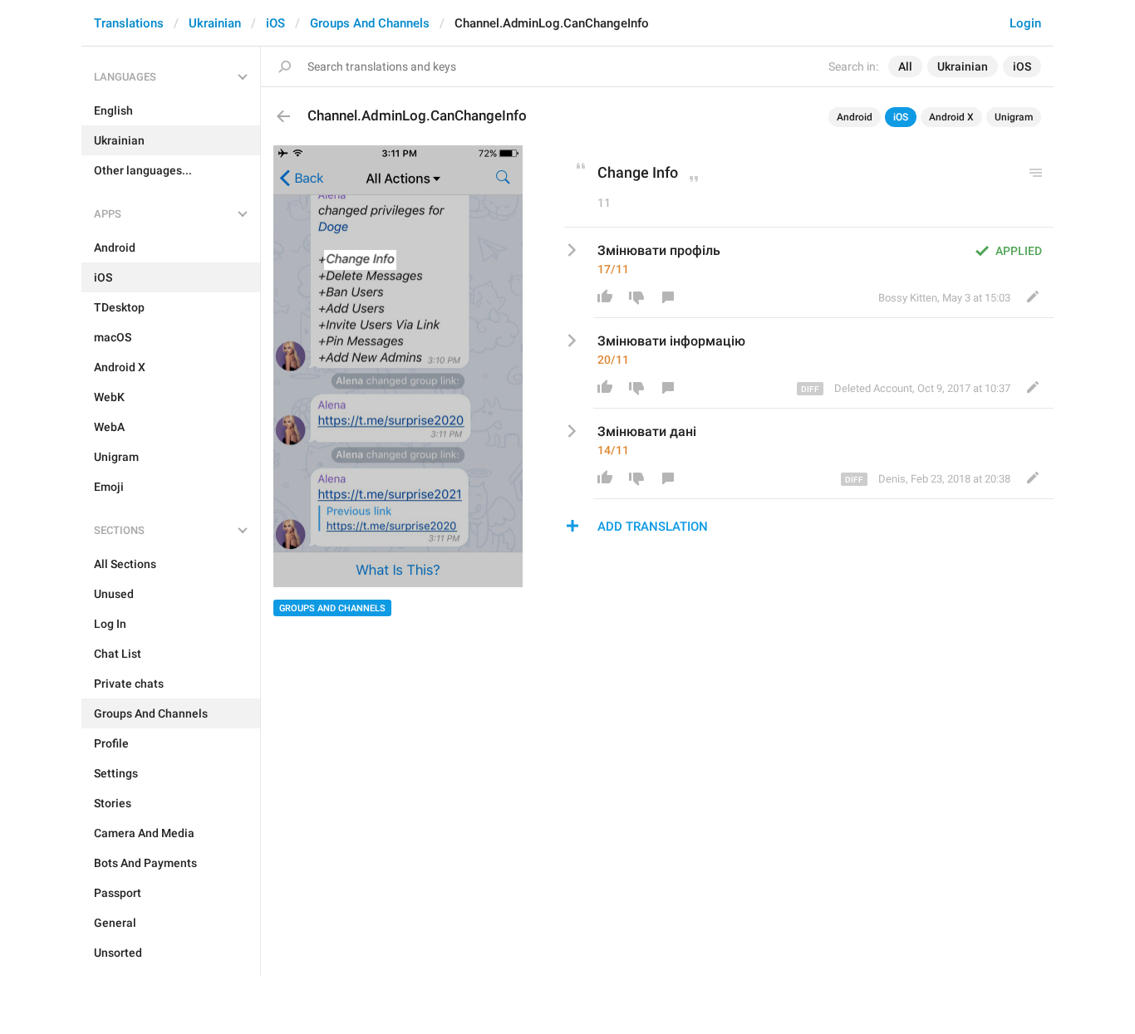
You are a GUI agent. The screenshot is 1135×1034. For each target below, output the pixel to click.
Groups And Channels (370, 23)
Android (854, 117)
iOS (275, 23)
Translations (129, 23)
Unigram (1014, 117)
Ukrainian (215, 23)
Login (1025, 23)
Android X (951, 117)
